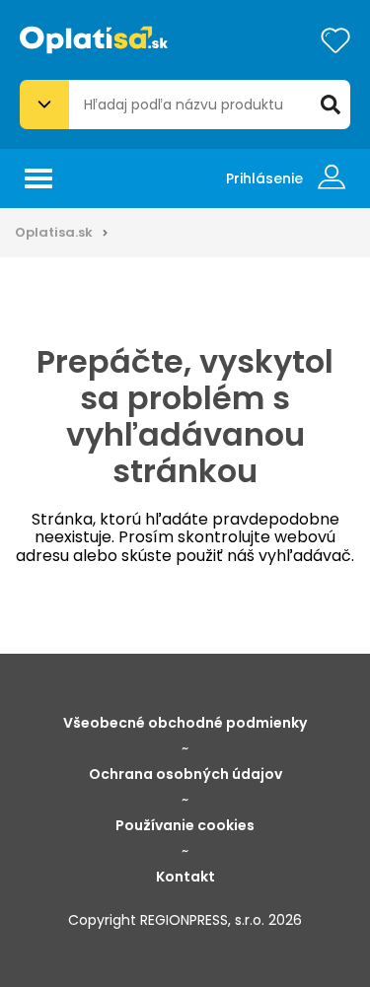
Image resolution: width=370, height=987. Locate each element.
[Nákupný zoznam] (335, 40)
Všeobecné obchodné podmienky (185, 723)
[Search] (330, 104)
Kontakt (185, 876)
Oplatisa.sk (54, 232)
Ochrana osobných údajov (185, 774)
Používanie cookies (185, 825)
